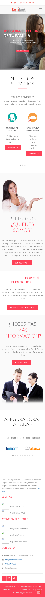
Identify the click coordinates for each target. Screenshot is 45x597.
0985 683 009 (28, 3)
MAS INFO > (13, 147)
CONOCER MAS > (22, 263)
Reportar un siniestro (18, 541)
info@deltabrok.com (13, 559)
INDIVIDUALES (17, 506)
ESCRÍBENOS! (22, 363)
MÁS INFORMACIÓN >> (22, 51)
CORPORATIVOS (17, 513)
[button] (20, 165)
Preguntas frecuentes (19, 528)
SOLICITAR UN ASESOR (23, 307)
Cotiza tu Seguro (17, 535)
